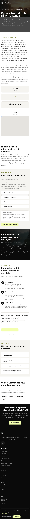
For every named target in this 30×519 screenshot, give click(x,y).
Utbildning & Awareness (6, 463)
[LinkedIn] (3, 443)
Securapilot (4, 477)
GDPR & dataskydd (6, 325)
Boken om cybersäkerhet (7, 480)
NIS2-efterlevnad (6, 318)
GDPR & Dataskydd (5, 465)
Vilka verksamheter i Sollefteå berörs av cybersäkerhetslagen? (12, 354)
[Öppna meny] (27, 2)
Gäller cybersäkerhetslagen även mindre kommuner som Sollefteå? (12, 371)
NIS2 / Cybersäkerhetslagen (7, 453)
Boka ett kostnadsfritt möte (10, 224)
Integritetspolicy (5, 491)
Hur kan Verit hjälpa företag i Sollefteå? (12, 366)
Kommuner (13, 9)
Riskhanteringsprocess (19, 321)
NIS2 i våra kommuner (6, 487)
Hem (2, 9)
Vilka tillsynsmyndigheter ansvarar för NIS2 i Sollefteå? (13, 360)
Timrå (3, 399)
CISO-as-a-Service (6, 321)
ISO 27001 (15, 318)
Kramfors (4, 396)
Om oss (3, 473)
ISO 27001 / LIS (4, 456)
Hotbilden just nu (5, 484)
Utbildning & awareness (19, 325)
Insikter (7, 9)
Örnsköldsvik (20, 396)
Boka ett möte (15, 422)
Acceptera (17, 516)
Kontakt (3, 489)
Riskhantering (4, 460)
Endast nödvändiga (6, 516)
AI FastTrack (4, 451)
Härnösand (11, 396)
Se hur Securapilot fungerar (9, 334)
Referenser (4, 475)
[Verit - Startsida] (6, 2)
